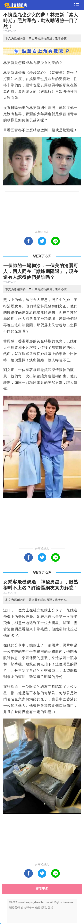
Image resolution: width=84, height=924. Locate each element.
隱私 (44, 907)
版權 (50, 907)
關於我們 (14, 907)
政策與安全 (27, 907)
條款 (38, 907)
